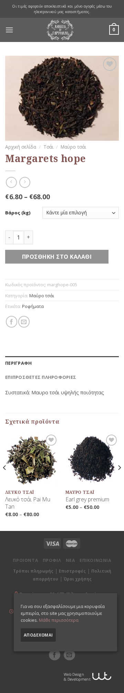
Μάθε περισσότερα (59, 620)
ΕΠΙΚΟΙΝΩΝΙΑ (95, 560)
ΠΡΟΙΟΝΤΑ (25, 560)
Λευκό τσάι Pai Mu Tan (27, 503)
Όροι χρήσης (78, 579)
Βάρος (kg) (17, 213)
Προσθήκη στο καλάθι (57, 256)
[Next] (119, 481)
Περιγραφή (18, 363)
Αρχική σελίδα (20, 146)
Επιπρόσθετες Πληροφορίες (40, 377)
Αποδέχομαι (38, 635)
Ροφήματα (33, 306)
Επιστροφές (72, 571)
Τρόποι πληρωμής (33, 571)
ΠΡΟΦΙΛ (52, 560)
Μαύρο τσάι (73, 146)
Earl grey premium (87, 499)
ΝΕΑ (70, 560)
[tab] (62, 363)
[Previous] (4, 481)
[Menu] (9, 30)
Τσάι (48, 146)
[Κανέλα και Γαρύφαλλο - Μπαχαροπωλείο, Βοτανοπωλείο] (60, 30)
